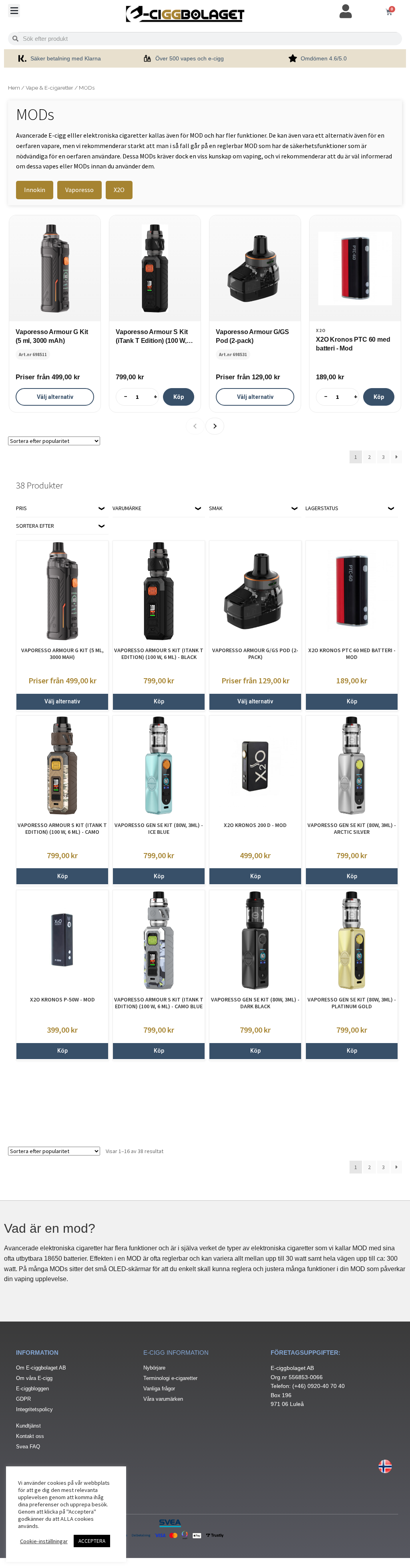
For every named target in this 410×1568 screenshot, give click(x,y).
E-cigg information (176, 1352)
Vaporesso (79, 190)
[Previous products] (195, 426)
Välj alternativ (55, 396)
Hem (14, 87)
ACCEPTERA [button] (91, 1541)
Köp (178, 396)
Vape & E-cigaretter (49, 87)
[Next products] (214, 426)
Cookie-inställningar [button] (44, 1541)
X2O (119, 190)
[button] (14, 10)
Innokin (34, 190)
